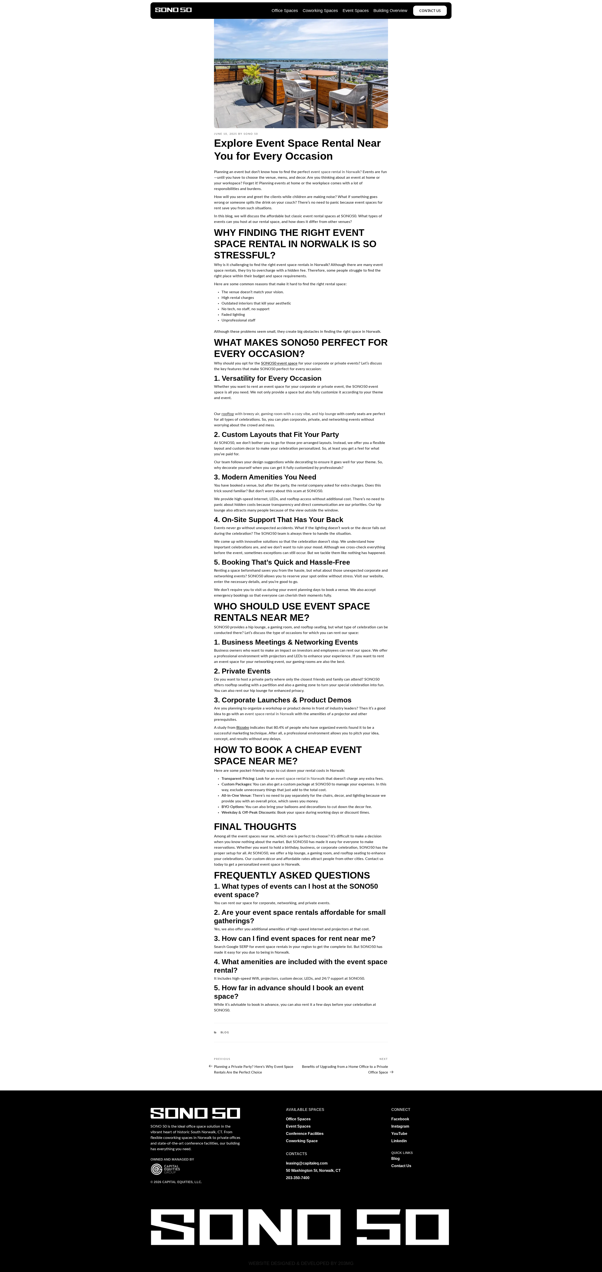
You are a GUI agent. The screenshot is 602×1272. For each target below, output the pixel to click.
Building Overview (390, 10)
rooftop (228, 414)
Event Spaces (356, 10)
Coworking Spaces (320, 10)
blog (225, 1032)
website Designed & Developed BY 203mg (301, 1263)
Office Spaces (285, 10)
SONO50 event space (279, 363)
